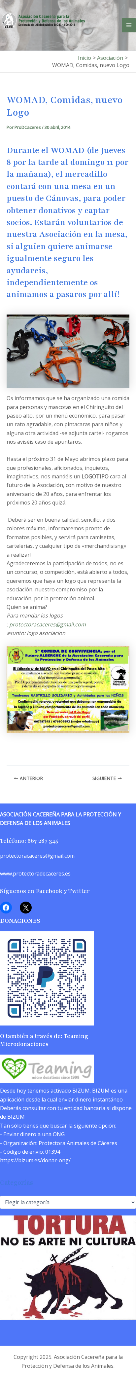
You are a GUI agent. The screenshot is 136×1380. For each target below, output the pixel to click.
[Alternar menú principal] (129, 25)
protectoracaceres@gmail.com (47, 624)
